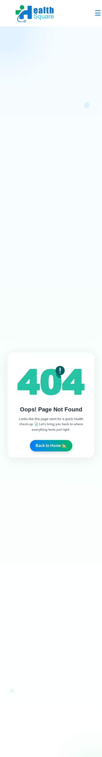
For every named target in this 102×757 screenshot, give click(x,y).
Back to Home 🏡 (51, 446)
